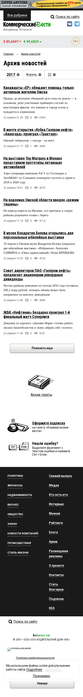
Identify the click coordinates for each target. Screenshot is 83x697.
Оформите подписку (48, 423)
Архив (53, 541)
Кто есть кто (58, 494)
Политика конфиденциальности (35, 657)
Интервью (56, 504)
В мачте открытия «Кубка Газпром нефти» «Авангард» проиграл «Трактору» (38, 131)
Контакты (56, 575)
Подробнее (34, 669)
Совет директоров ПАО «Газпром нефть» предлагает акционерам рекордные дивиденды (37, 274)
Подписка (56, 599)
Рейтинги (56, 523)
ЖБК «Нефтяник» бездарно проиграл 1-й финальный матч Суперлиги (36, 314)
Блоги (53, 532)
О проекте (56, 565)
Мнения (54, 513)
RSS (52, 608)
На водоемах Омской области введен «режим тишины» (41, 202)
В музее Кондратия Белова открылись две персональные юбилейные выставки (38, 235)
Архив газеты (41, 395)
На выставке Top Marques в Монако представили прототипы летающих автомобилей (32, 162)
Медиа (54, 485)
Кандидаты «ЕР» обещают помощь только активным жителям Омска (38, 89)
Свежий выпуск (60, 476)
